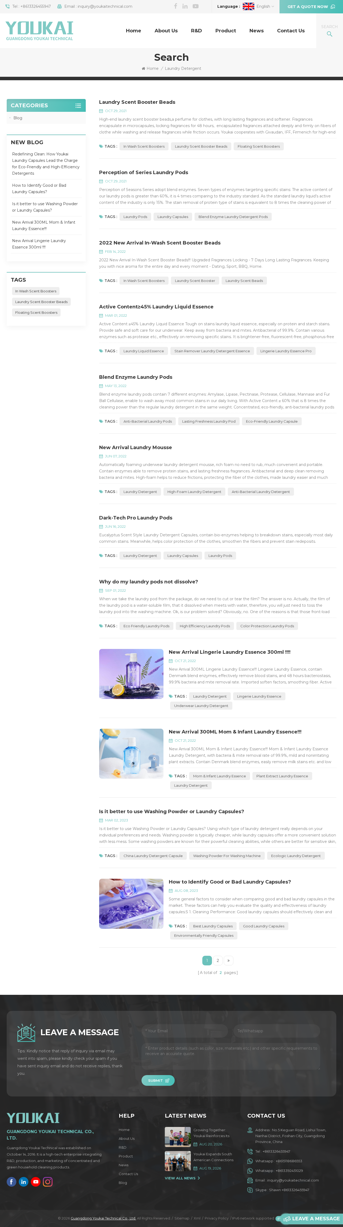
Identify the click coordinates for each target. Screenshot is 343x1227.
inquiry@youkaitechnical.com (105, 6)
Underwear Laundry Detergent (201, 706)
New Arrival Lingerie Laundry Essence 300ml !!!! (229, 652)
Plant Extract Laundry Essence (282, 776)
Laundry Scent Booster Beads (137, 102)
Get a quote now (308, 6)
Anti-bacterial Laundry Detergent (261, 492)
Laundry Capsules (173, 217)
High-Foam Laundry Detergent (194, 492)
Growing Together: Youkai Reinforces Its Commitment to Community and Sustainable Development (211, 1133)
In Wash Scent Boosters (144, 146)
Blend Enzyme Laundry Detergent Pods (233, 217)
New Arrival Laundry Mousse (135, 447)
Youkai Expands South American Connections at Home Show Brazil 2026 (213, 1157)
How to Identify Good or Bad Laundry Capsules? (230, 882)
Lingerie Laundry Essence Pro (286, 351)
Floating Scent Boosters (259, 146)
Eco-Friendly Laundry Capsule (272, 421)
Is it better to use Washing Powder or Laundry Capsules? (171, 812)
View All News (180, 1178)
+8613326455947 (35, 6)
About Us (166, 31)
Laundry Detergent (140, 492)
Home (133, 31)
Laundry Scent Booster (195, 280)
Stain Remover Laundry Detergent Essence (212, 351)
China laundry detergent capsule (153, 856)
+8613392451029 (289, 1170)
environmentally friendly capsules (203, 935)
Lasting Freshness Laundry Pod (209, 421)
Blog (17, 118)
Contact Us (291, 31)
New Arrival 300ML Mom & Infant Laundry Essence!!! (235, 732)
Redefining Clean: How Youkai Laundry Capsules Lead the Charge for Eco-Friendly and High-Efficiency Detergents (46, 164)
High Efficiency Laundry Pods (205, 626)
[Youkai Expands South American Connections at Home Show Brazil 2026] (178, 1161)
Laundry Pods (135, 217)
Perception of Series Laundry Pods (143, 172)
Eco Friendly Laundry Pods (146, 626)
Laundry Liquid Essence (144, 351)
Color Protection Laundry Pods (267, 626)
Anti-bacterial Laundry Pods (148, 421)
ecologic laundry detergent (296, 856)
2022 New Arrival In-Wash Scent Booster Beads (160, 243)
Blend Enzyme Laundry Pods (135, 377)
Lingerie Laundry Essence (259, 696)
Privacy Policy (217, 1218)
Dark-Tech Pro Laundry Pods (135, 518)
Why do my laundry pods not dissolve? (148, 582)
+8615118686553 (289, 1161)
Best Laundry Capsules (213, 926)
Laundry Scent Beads (244, 280)
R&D (196, 31)
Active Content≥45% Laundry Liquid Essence (156, 307)
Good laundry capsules (263, 926)
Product (225, 31)
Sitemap (181, 1218)
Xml (197, 1218)
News (256, 31)
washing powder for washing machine (227, 856)
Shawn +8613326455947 (289, 1190)
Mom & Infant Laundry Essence (219, 776)
